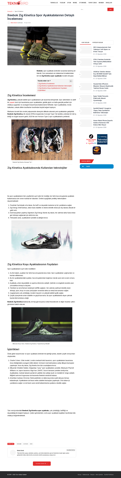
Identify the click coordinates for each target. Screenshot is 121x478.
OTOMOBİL (82, 2)
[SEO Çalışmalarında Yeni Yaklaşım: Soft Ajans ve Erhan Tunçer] (86, 50)
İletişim (92, 474)
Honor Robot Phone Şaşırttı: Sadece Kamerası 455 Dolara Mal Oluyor (103, 123)
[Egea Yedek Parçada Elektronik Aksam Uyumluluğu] (86, 98)
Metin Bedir (14, 22)
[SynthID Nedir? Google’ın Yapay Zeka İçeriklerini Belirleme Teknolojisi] (86, 111)
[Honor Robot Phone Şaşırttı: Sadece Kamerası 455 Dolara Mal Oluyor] (86, 123)
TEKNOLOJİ (54, 2)
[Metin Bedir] (13, 452)
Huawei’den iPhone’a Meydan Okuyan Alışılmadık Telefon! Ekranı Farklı (103, 86)
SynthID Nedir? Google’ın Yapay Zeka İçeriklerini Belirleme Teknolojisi (102, 110)
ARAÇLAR (109, 2)
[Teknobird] (17, 2)
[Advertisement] (21, 81)
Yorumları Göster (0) (41, 463)
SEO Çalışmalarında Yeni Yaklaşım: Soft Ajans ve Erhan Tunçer (102, 49)
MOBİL (75, 2)
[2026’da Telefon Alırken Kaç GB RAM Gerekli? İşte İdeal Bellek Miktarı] (86, 74)
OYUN (69, 2)
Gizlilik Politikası (109, 474)
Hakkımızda (86, 474)
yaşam (12, 102)
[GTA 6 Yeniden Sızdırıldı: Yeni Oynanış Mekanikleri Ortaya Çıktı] (86, 62)
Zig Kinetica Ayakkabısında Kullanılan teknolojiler (55, 86)
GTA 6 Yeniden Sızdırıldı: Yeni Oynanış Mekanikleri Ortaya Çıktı (102, 62)
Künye (79, 474)
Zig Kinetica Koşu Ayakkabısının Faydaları (53, 88)
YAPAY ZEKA (92, 2)
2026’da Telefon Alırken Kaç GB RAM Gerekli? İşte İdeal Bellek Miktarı (102, 74)
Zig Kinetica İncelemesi (46, 83)
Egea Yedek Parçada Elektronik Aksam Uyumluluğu (100, 98)
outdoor (25, 443)
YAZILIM (62, 2)
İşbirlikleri (42, 90)
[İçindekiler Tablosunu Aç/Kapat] (70, 81)
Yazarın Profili (71, 450)
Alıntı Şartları (99, 474)
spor (31, 443)
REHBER (101, 2)
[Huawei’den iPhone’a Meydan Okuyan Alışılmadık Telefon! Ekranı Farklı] (86, 86)
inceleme (19, 443)
